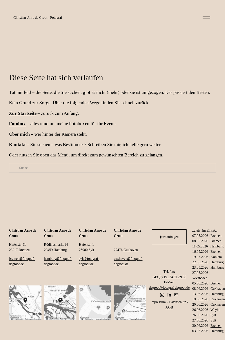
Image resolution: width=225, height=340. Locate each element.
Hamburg (60, 250)
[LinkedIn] (169, 295)
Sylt (91, 250)
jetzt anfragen (169, 237)
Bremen (24, 250)
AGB (169, 307)
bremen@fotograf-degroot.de (22, 261)
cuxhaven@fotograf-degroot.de (128, 261)
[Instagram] (162, 295)
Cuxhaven (130, 250)
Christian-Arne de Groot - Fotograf (37, 17)
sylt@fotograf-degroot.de (89, 261)
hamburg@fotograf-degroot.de (58, 261)
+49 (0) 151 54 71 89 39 (169, 277)
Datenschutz (177, 302)
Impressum (158, 302)
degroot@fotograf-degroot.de (169, 287)
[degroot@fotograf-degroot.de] (176, 295)
